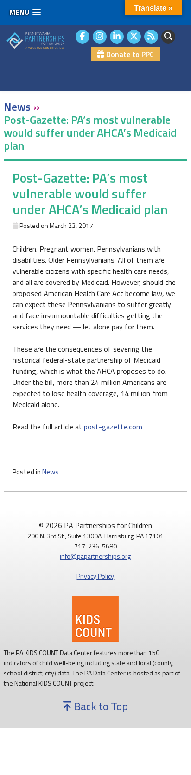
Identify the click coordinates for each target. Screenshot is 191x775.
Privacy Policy (95, 576)
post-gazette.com (113, 426)
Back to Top (99, 706)
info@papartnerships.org (95, 556)
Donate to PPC (129, 54)
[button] (25, 12)
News (50, 471)
